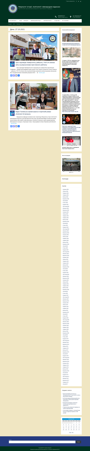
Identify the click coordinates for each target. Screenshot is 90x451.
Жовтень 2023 (66, 253)
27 (68, 429)
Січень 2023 (65, 270)
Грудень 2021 (65, 295)
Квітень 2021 (65, 310)
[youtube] (80, 1)
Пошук (10, 439)
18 (63, 427)
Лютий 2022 (65, 291)
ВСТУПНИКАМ (65, 20)
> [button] (79, 171)
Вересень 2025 (66, 210)
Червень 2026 (66, 193)
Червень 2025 (66, 215)
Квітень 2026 (65, 196)
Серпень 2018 (66, 363)
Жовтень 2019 (66, 342)
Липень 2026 (65, 191)
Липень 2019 (65, 346)
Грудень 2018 (65, 355)
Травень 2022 (66, 285)
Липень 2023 (65, 259)
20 (68, 427)
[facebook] (76, 1)
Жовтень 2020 (66, 321)
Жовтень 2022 (66, 276)
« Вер (70, 432)
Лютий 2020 (65, 334)
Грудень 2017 (65, 374)
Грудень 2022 (65, 272)
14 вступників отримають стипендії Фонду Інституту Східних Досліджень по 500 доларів (71, 411)
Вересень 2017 (66, 380)
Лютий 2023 (65, 268)
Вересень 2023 (66, 255)
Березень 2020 (66, 333)
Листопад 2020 (66, 319)
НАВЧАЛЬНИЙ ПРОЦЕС (36, 20)
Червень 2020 (66, 327)
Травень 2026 (66, 195)
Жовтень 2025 (66, 208)
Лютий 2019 (65, 353)
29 (73, 429)
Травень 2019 (66, 348)
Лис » (73, 432)
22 (73, 427)
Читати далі (42, 72)
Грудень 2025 (65, 204)
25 (63, 429)
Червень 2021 (66, 306)
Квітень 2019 (65, 350)
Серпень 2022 (66, 280)
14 (71, 426)
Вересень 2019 (66, 344)
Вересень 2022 (66, 278)
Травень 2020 (66, 329)
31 (79, 429)
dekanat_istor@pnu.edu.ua (63, 17)
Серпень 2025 (66, 212)
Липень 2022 (65, 282)
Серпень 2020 (66, 325)
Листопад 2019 (66, 340)
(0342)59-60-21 (61, 16)
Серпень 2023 (66, 257)
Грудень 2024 (65, 227)
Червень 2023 (66, 261)
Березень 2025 (66, 221)
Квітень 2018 (65, 368)
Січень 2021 (65, 316)
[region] (71, 164)
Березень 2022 (66, 289)
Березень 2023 (66, 266)
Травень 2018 (66, 367)
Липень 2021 (65, 304)
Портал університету (70, 1)
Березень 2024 (66, 244)
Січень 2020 (65, 336)
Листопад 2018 (66, 357)
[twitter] (78, 1)
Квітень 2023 (65, 265)
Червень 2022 (66, 283)
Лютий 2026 (65, 200)
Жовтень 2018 (66, 359)
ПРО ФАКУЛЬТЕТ (12, 20)
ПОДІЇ (20, 20)
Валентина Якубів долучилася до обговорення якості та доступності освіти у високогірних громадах (71, 395)
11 (63, 426)
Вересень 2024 (66, 232)
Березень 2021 (66, 312)
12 (66, 426)
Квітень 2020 (65, 331)
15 (73, 426)
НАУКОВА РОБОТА (47, 20)
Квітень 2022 (65, 287)
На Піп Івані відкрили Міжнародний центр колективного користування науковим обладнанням (71, 399)
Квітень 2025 (65, 219)
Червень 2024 (66, 238)
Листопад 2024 (66, 229)
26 (66, 429)
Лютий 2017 (65, 384)
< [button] (64, 171)
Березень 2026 (66, 198)
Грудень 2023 (65, 249)
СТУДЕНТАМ (56, 20)
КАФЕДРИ (26, 20)
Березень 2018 (66, 370)
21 (71, 427)
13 (68, 426)
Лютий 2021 (65, 314)
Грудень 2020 (65, 317)
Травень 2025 (66, 217)
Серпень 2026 (66, 189)
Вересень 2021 (66, 300)
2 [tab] (71, 172)
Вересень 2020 (66, 323)
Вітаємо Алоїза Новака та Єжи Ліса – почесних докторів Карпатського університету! (70, 404)
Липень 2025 (65, 213)
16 (76, 426)
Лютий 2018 (65, 372)
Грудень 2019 (65, 338)
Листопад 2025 (66, 206)
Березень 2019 (66, 351)
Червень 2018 (66, 365)
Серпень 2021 (66, 302)
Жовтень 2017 (66, 378)
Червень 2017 (66, 382)
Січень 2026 (65, 202)
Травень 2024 (66, 240)
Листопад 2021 (66, 297)
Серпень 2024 (66, 234)
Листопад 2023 (66, 251)
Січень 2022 (65, 293)
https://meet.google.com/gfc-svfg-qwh (70, 111)
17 (79, 426)
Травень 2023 (66, 263)
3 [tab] (72, 172)
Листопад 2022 (66, 274)
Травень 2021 (66, 308)
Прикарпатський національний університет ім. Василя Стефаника (43, 449)
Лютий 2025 (65, 223)
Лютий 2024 (65, 246)
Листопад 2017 (66, 376)
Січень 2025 (65, 225)
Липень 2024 (65, 236)
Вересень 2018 (66, 361)
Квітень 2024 (65, 242)
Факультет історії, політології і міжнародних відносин (39, 7)
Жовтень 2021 (66, 299)
